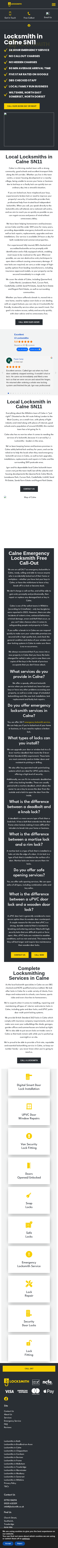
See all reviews (22, 349)
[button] (54, 4)
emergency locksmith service (37, 722)
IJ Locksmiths (21, 338)
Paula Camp (18, 359)
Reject (19, 1543)
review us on (34, 349)
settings (26, 1538)
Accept (8, 1543)
